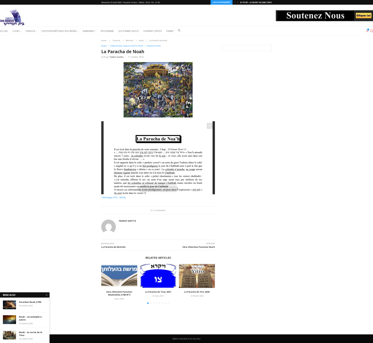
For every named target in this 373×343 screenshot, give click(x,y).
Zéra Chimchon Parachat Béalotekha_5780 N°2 (119, 293)
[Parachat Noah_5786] (9, 304)
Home (104, 40)
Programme (107, 31)
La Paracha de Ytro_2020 (197, 291)
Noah (141, 40)
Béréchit (129, 40)
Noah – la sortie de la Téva (30, 334)
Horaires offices (152, 31)
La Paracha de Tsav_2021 (158, 291)
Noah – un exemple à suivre (30, 318)
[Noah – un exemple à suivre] (9, 319)
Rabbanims (88, 31)
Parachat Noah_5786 (30, 301)
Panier (169, 31)
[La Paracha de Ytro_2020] (197, 276)
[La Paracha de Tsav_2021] (158, 276)
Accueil (4, 31)
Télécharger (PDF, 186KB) (113, 197)
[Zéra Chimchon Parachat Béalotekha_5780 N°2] (119, 276)
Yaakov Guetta (116, 57)
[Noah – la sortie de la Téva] (9, 335)
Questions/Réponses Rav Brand (58, 31)
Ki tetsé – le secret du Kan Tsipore (257, 2)
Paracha (30, 31)
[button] (235, 2)
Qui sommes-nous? (128, 31)
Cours (16, 31)
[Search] (371, 31)
